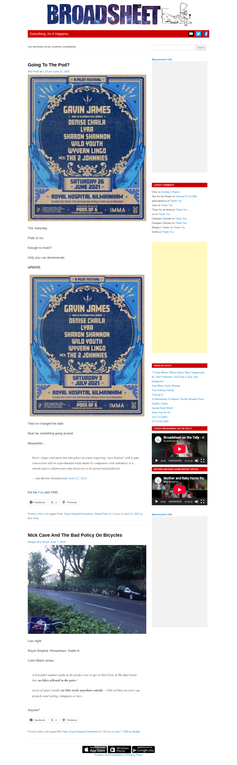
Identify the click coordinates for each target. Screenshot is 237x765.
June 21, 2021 (78, 478)
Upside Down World (162, 408)
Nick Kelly (33, 71)
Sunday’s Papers (170, 192)
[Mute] (196, 461)
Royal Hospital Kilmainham (78, 513)
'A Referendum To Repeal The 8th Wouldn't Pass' (178, 399)
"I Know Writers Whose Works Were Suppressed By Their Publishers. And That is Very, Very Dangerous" (178, 377)
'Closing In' (157, 394)
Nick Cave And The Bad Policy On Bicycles (75, 535)
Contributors (117, 754)
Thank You (176, 200)
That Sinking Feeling (163, 390)
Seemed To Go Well (186, 196)
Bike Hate (62, 731)
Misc (41, 513)
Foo (40, 492)
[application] (179, 449)
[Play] (156, 461)
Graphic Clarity (160, 403)
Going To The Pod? (49, 64)
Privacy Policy (134, 754)
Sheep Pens (101, 513)
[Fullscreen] (202, 461)
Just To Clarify (159, 417)
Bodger (32, 541)
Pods (60, 513)
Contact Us (101, 754)
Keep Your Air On (161, 412)
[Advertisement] (179, 116)
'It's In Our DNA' (160, 421)
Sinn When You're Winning (166, 385)
